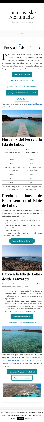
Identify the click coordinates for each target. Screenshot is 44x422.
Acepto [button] (20, 419)
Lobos (22, 44)
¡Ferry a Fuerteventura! (22, 316)
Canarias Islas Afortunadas (22, 14)
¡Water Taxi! (22, 99)
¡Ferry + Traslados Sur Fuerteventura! (22, 86)
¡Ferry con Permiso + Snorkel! (22, 80)
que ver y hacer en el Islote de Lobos (23, 360)
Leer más (28, 418)
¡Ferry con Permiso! (22, 74)
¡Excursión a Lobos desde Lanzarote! (22, 322)
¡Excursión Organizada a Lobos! (22, 372)
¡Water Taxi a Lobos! (22, 378)
